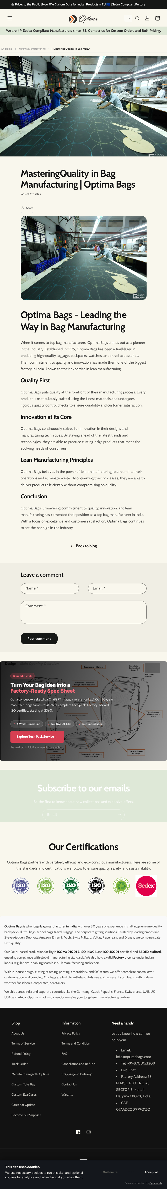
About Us (18, 1033)
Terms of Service (23, 1043)
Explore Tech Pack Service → (37, 737)
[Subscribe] (119, 814)
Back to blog (86, 545)
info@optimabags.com (133, 1057)
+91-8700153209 (141, 1063)
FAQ (65, 1054)
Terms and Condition (76, 1043)
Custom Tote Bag (23, 1084)
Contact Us (69, 1084)
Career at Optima (23, 1105)
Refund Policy (21, 1054)
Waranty (67, 1095)
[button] (10, 18)
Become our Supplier (26, 1115)
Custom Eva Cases (24, 1095)
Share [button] (29, 208)
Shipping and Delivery (77, 1074)
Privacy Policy (71, 1033)
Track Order (20, 1064)
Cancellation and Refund (78, 1064)
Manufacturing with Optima (30, 1074)
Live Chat (128, 1070)
